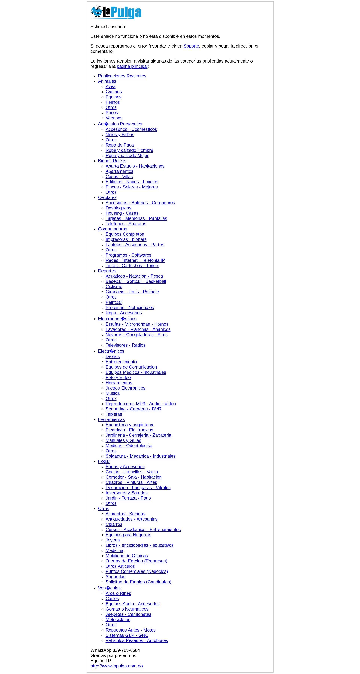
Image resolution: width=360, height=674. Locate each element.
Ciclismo (114, 286)
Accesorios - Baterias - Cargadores (140, 202)
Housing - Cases (122, 213)
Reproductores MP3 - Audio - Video (141, 403)
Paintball (114, 302)
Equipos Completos (125, 234)
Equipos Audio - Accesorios (133, 603)
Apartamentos (119, 171)
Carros (112, 598)
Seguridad (116, 576)
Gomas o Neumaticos (127, 608)
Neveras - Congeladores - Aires (137, 334)
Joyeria (113, 539)
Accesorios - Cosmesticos (131, 129)
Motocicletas (118, 619)
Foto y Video (118, 377)
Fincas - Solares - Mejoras (132, 186)
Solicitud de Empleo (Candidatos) (138, 581)
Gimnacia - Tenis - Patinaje (132, 291)
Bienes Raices (112, 160)
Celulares (107, 197)
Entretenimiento (121, 361)
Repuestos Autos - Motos (131, 629)
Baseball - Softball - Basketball (136, 281)
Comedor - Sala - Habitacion (134, 477)
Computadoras (112, 228)
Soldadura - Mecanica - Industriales (141, 456)
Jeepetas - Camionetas (128, 614)
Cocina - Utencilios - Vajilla (132, 471)
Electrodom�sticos (117, 318)
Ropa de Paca (120, 144)
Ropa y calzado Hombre (129, 150)
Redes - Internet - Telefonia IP (135, 260)
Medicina (114, 550)
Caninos (114, 91)
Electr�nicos (111, 351)
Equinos (114, 96)
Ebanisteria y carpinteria (129, 424)
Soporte (191, 45)
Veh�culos (109, 587)
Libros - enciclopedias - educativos (140, 545)
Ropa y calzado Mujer (127, 155)
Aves (111, 86)
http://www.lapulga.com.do (117, 665)
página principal (132, 66)
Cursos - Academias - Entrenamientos (143, 529)
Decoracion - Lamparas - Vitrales (138, 487)
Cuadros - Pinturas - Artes (131, 482)
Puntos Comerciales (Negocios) (137, 571)
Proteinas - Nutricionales (130, 307)
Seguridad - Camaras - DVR (133, 408)
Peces (112, 112)
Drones (113, 356)
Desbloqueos (118, 207)
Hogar (104, 461)
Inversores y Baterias (127, 492)
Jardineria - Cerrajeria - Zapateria (138, 435)
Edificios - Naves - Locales (132, 181)
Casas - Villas (119, 176)
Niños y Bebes (120, 134)
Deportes (107, 270)
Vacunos (114, 117)
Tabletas (114, 414)
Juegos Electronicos (125, 387)
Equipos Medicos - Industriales (136, 372)
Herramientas (119, 382)
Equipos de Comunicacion (131, 366)
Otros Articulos (120, 566)
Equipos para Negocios (128, 534)
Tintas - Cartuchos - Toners (132, 265)
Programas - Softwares (128, 255)
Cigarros (114, 524)
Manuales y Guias (123, 440)
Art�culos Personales (120, 123)
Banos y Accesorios (125, 466)
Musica (113, 393)
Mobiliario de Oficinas (127, 555)
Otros (111, 107)
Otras (111, 450)
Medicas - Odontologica (129, 445)
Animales (107, 81)
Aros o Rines (118, 593)
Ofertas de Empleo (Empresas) (136, 560)
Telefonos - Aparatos (126, 223)
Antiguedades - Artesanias (132, 518)
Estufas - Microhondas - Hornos (137, 324)
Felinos (113, 102)
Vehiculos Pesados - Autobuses (137, 640)
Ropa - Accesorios (124, 312)
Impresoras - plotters (126, 239)
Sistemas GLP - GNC (127, 635)
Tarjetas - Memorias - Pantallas (136, 218)
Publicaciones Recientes (122, 75)
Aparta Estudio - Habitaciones (135, 165)
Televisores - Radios (126, 345)
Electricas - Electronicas (129, 429)
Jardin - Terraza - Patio (128, 497)
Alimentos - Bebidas (125, 513)
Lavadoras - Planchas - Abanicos (138, 329)
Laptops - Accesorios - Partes (135, 244)
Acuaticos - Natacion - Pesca (134, 276)
